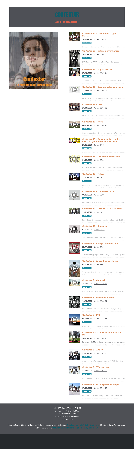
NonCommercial (74, 425)
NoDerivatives (90, 425)
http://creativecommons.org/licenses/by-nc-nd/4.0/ (75, 428)
